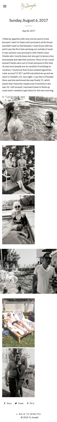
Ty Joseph (33, 417)
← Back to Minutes (28, 414)
